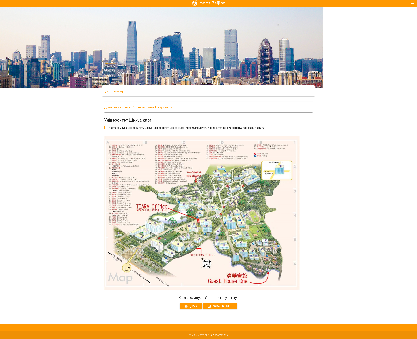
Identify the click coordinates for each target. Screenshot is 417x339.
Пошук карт (118, 91)
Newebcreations (218, 334)
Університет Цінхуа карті (155, 107)
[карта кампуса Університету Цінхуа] (202, 289)
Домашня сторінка (117, 107)
